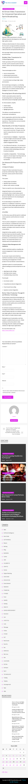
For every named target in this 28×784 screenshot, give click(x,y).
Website (4, 380)
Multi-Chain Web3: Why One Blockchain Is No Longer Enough (17, 738)
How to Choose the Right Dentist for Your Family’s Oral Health (18, 703)
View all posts (14, 420)
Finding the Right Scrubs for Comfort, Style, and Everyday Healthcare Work (18, 711)
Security (6, 644)
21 (17, 761)
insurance (6, 613)
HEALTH (6, 607)
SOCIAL (5, 664)
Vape (5, 687)
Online (5, 630)
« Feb (3, 772)
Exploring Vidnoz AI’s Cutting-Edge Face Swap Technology (12, 476)
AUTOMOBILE (7, 539)
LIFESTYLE (6, 620)
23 (24, 761)
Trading (5, 677)
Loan (5, 624)
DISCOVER (6, 576)
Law (5, 617)
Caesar (6, 21)
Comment (4, 346)
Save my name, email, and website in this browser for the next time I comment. (14, 391)
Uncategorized (7, 684)
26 (10, 765)
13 (13, 758)
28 (17, 765)
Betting (5, 546)
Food (5, 597)
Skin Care (6, 654)
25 (6, 765)
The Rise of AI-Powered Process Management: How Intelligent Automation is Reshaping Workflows (12, 514)
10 (3, 758)
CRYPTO (6, 566)
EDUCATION (7, 580)
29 (20, 765)
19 (10, 761)
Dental (5, 570)
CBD (5, 559)
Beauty (5, 543)
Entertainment (7, 583)
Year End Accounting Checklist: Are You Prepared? (12, 457)
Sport (5, 671)
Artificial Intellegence (8, 8)
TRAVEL (6, 681)
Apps (5, 529)
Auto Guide (6, 536)
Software (6, 667)
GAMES (5, 600)
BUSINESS (6, 553)
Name (3, 366)
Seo (4, 647)
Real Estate (6, 640)
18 (6, 761)
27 (13, 765)
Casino (5, 556)
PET (5, 637)
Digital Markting (8, 573)
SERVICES (6, 650)
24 (3, 765)
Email (3, 373)
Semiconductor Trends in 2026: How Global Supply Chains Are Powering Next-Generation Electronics (18, 728)
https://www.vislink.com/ (8, 330)
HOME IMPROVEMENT (9, 610)
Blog (5, 549)
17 (3, 761)
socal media (6, 661)
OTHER (5, 634)
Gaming (5, 603)
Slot (5, 657)
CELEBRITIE (7, 563)
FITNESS (6, 593)
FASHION (6, 586)
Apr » (6, 772)
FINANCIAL (6, 590)
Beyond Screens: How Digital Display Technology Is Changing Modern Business (18, 719)
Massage (6, 627)
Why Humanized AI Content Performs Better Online (13, 496)
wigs (5, 691)
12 (10, 758)
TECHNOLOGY (7, 674)
